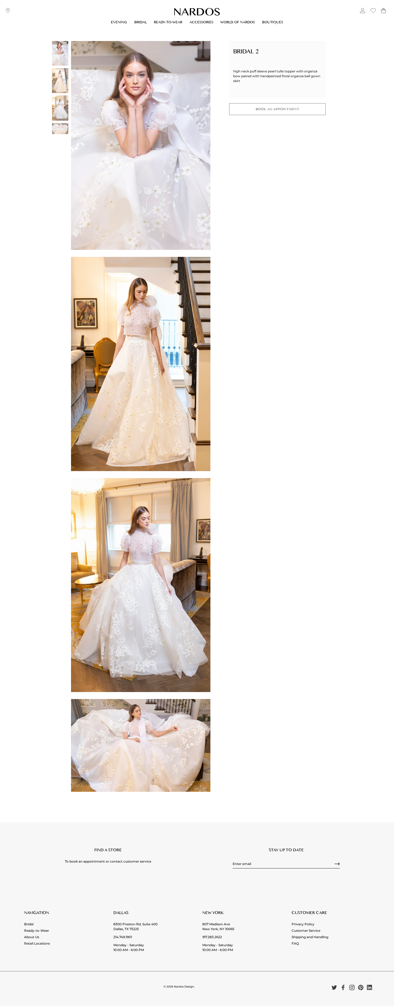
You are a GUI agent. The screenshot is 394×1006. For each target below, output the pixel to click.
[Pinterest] (360, 987)
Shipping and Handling (310, 937)
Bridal (140, 23)
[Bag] (383, 12)
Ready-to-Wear (168, 23)
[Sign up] (337, 864)
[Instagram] (352, 987)
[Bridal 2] (60, 53)
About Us (31, 937)
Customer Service (306, 931)
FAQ (295, 943)
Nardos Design (184, 986)
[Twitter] (334, 987)
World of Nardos (237, 23)
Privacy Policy (303, 924)
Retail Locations (37, 943)
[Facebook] (343, 987)
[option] (60, 54)
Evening (119, 23)
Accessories (201, 23)
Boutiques (272, 23)
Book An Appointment (277, 109)
